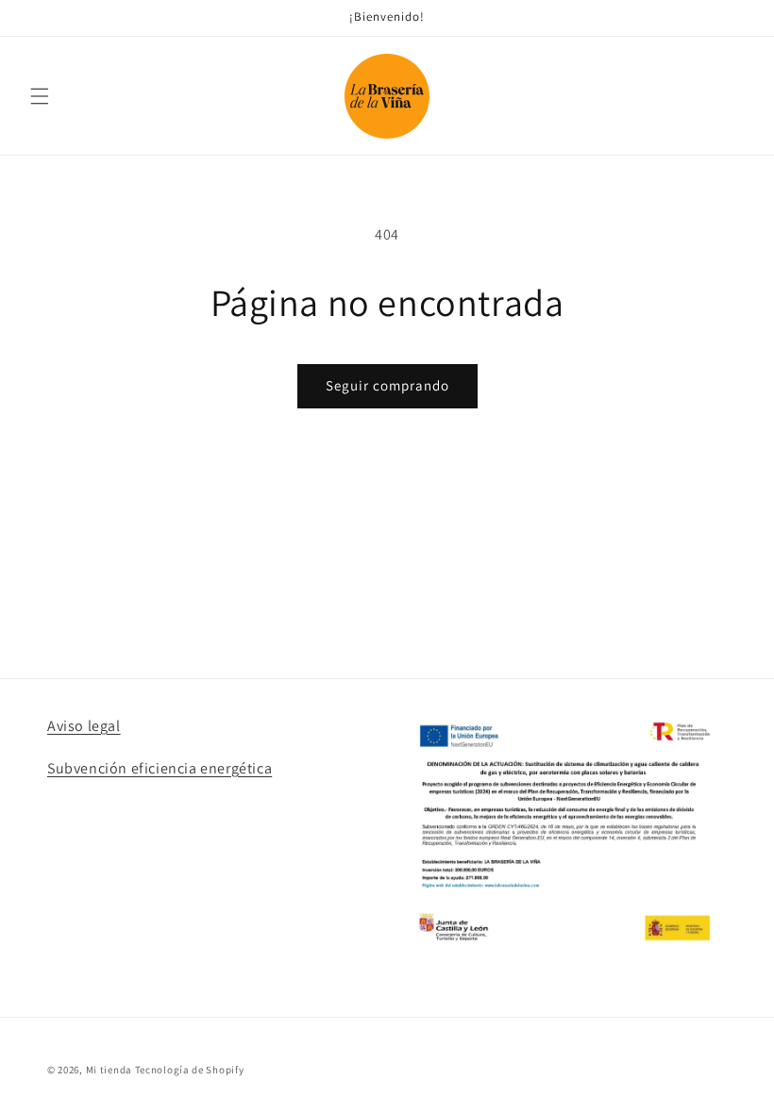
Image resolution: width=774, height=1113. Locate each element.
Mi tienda (109, 1069)
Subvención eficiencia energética (159, 768)
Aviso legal (84, 726)
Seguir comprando (387, 385)
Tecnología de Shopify (189, 1069)
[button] (39, 96)
